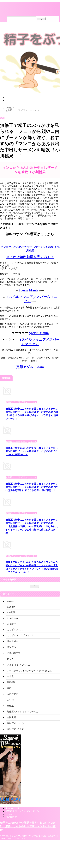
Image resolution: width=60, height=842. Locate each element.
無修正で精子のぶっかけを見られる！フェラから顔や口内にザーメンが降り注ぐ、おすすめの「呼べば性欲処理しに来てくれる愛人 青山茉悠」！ (32, 487)
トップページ (12, 97)
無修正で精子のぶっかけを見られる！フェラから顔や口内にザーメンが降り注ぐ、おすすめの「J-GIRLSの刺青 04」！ (32, 451)
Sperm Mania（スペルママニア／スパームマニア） (30, 100)
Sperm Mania (28, 290)
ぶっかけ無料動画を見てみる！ (30, 257)
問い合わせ (11, 817)
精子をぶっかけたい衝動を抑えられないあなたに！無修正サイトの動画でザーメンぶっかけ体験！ (28, 826)
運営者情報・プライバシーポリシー (23, 811)
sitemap (9, 814)
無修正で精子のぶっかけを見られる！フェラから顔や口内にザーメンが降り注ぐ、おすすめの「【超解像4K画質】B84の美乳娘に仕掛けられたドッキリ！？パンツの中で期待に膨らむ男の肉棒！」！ (32, 526)
